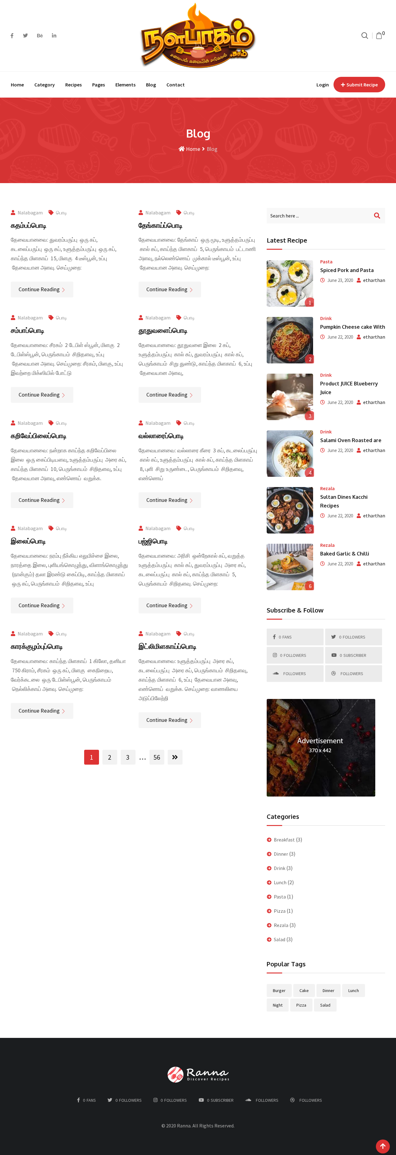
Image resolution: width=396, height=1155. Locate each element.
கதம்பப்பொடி (28, 225)
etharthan (374, 280)
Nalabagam (30, 212)
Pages (98, 84)
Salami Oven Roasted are (350, 440)
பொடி (61, 212)
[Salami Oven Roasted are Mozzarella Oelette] (290, 453)
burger (279, 990)
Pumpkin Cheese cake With (352, 327)
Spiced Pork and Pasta (347, 270)
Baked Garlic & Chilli (344, 554)
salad (325, 1005)
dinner (328, 990)
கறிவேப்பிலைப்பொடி (39, 435)
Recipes (73, 84)
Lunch (280, 882)
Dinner (281, 854)
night (277, 1005)
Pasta (326, 261)
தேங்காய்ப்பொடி (161, 225)
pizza (301, 1005)
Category (44, 84)
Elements (125, 84)
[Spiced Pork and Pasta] (290, 283)
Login (322, 84)
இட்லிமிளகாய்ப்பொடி (167, 646)
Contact (175, 84)
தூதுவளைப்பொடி (163, 330)
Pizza (280, 911)
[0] (379, 35)
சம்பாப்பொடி (27, 330)
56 (156, 757)
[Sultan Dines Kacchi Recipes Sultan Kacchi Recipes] (290, 510)
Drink (326, 318)
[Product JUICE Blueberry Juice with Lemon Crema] (290, 397)
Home (17, 84)
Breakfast (284, 840)
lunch (353, 990)
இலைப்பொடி (28, 540)
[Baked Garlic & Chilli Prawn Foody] (290, 567)
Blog (151, 84)
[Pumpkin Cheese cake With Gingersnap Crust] (290, 340)
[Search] (364, 35)
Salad (279, 939)
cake (304, 990)
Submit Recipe (362, 84)
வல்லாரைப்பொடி (161, 435)
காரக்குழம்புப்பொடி (37, 646)
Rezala (327, 488)
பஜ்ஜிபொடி (153, 540)
